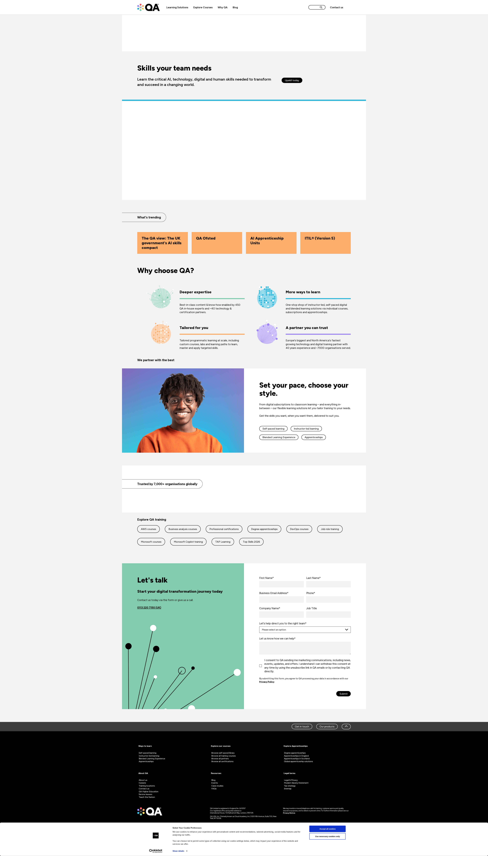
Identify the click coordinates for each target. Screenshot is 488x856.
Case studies (217, 786)
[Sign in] (348, 7)
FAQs (214, 788)
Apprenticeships (314, 437)
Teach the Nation (147, 797)
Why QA (222, 7)
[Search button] (321, 7)
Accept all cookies (327, 829)
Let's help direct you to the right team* (282, 623)
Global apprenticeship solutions (298, 761)
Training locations (147, 786)
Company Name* (269, 608)
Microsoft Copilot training (188, 541)
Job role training (330, 529)
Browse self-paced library (222, 753)
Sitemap (287, 788)
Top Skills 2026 (251, 541)
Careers (142, 783)
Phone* (310, 593)
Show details (178, 851)
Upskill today (292, 80)
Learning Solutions (177, 7)
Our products (326, 726)
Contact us (336, 7)
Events (214, 783)
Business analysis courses (183, 529)
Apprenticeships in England (296, 756)
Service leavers (145, 794)
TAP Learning (222, 541)
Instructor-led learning (306, 428)
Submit (343, 693)
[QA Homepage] (148, 7)
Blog (235, 7)
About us (143, 780)
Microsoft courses (151, 541)
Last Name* (313, 577)
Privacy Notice (289, 813)
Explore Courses (203, 7)
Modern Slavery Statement (296, 783)
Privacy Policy (266, 681)
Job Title (311, 608)
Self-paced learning (273, 428)
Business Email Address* (273, 593)
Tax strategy (289, 786)
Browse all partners (220, 758)
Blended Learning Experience (278, 437)
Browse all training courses (223, 756)
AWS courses (148, 529)
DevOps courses (299, 529)
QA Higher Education (148, 791)
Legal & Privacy (291, 780)
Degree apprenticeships (264, 529)
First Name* (266, 577)
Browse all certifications (222, 761)
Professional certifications (224, 529)
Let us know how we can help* (277, 638)
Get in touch (302, 726)
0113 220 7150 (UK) (149, 607)
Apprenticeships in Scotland (297, 758)
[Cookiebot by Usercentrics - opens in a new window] (156, 851)
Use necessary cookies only (327, 836)
